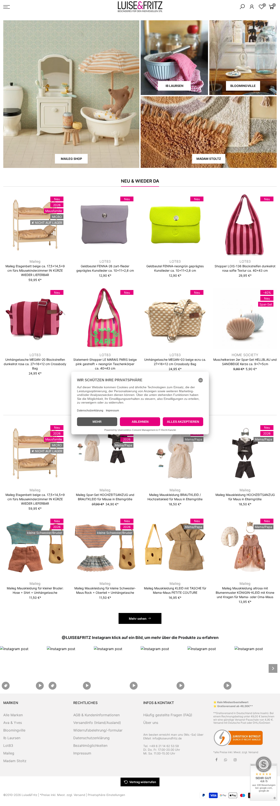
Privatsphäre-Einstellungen (106, 795)
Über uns (150, 722)
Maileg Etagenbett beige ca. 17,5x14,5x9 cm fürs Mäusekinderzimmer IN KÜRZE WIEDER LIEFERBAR (35, 270)
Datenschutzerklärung (91, 738)
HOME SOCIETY (245, 355)
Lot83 (8, 745)
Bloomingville (14, 730)
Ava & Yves (12, 722)
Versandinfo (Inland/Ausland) (97, 722)
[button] (23, 668)
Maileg (35, 261)
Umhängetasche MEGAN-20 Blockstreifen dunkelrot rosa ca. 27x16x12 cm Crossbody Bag (35, 364)
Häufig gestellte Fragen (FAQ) (167, 715)
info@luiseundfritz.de (167, 738)
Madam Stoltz (14, 761)
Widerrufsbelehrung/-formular (97, 730)
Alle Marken (13, 715)
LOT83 (105, 261)
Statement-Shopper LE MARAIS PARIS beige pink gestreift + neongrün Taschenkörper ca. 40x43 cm (105, 364)
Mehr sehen (138, 618)
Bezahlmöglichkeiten (90, 745)
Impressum (82, 753)
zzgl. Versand (250, 752)
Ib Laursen (11, 738)
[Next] (273, 668)
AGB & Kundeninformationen (96, 715)
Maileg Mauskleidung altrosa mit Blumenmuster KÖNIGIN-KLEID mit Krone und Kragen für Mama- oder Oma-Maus (245, 592)
